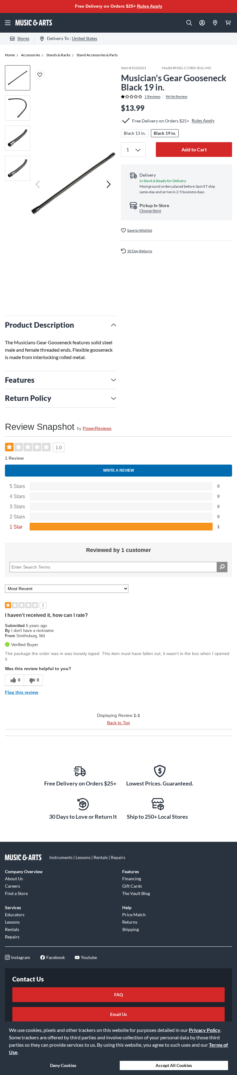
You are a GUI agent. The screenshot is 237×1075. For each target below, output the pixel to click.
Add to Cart (194, 149)
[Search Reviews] (222, 567)
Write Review (176, 96)
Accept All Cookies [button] (174, 1065)
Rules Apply (149, 6)
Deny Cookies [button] (63, 1065)
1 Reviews (152, 96)
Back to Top (118, 722)
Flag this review (21, 692)
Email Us (118, 1014)
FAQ (118, 994)
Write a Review (118, 470)
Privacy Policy (204, 1030)
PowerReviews (97, 428)
